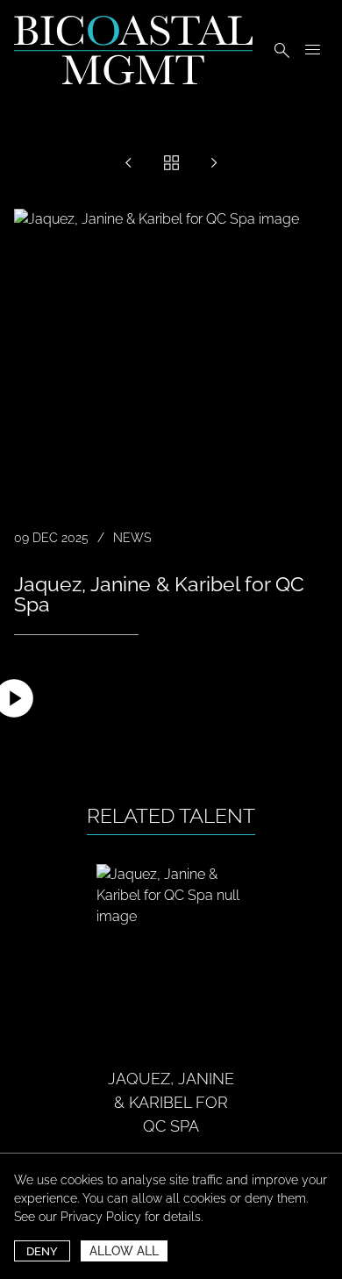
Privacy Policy (101, 1217)
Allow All (124, 1251)
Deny (42, 1251)
